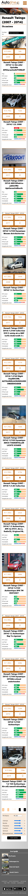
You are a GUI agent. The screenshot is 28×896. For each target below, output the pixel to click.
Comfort (5, 828)
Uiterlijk (5, 821)
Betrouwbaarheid (8, 833)
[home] (24, 890)
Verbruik (5, 831)
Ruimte (5, 823)
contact (4, 881)
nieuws (13, 883)
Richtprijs (6, 815)
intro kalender (14, 881)
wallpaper (20, 883)
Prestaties (6, 826)
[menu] (25, 3)
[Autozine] (14, 2)
